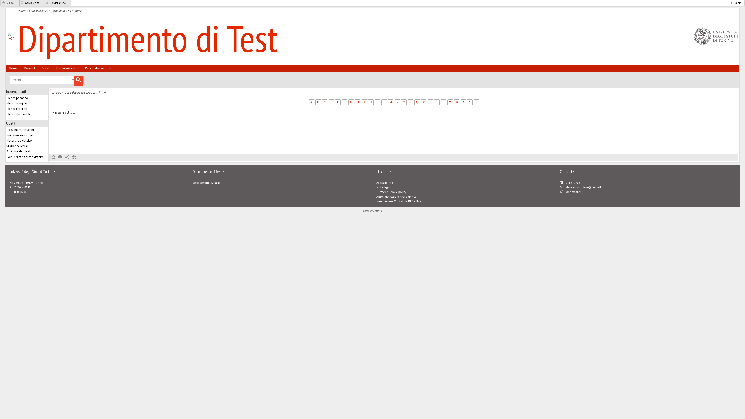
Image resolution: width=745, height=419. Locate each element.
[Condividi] (67, 157)
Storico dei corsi (17, 146)
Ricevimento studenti (20, 130)
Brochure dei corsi (18, 151)
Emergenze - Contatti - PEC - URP (399, 201)
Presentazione (65, 68)
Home (13, 68)
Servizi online (58, 3)
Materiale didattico (19, 140)
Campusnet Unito (372, 211)
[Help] (74, 157)
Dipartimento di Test (148, 38)
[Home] (11, 38)
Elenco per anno (17, 98)
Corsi (45, 68)
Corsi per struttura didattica (25, 157)
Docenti (29, 68)
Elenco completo (17, 103)
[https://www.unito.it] (715, 44)
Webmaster (573, 192)
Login (738, 3)
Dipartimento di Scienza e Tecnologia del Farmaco (50, 11)
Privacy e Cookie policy (391, 192)
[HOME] (53, 157)
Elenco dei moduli (18, 114)
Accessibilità (384, 182)
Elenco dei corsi (16, 109)
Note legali (383, 187)
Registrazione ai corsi (20, 135)
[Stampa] (60, 157)
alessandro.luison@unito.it (583, 187)
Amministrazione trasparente (396, 196)
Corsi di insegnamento (80, 92)
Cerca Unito (32, 3)
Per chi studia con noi (99, 68)
